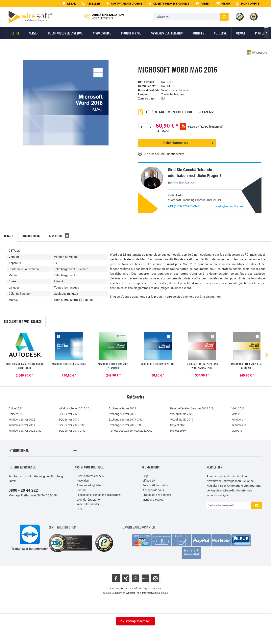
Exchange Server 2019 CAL (125, 419)
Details (8, 236)
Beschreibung (31, 236)
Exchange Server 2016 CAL (125, 425)
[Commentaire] (199, 75)
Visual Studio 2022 (181, 414)
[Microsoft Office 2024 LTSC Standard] (246, 346)
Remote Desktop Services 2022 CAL (130, 430)
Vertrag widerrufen (138, 621)
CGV (79, 508)
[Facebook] (116, 578)
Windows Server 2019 (22, 425)
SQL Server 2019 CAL (72, 430)
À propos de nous (153, 490)
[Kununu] (145, 578)
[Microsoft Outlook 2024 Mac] (69, 346)
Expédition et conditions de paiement (99, 494)
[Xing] (126, 578)
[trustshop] (104, 543)
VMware (237, 430)
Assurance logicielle (89, 485)
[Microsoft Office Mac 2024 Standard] (113, 346)
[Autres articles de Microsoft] (257, 52)
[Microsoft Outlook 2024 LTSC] (157, 346)
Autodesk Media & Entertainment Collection (24, 366)
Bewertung (58, 236)
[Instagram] (155, 578)
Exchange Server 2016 (122, 414)
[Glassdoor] (135, 578)
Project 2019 (178, 430)
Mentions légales (152, 499)
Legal (145, 476)
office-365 (148, 480)
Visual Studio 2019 (181, 419)
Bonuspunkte (175, 154)
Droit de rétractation (89, 499)
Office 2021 (16, 408)
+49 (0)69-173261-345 (184, 206)
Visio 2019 (238, 414)
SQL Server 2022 (69, 414)
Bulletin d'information (155, 485)
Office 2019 (16, 414)
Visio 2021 (238, 408)
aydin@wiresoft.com (229, 206)
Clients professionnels (90, 476)
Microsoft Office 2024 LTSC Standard (246, 366)
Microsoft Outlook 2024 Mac (69, 364)
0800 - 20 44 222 (23, 490)
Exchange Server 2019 (122, 408)
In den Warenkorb (175, 143)
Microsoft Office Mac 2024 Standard (113, 366)
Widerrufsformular (88, 504)
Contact (81, 490)
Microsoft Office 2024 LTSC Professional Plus (202, 366)
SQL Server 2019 (69, 419)
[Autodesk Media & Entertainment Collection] (24, 346)
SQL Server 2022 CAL (72, 425)
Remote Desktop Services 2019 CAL (192, 408)
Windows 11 (239, 419)
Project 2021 (178, 425)
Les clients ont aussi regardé (22, 321)
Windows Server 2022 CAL (25, 430)
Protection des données (156, 494)
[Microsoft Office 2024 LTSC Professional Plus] (202, 346)
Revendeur (83, 480)
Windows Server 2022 (22, 419)
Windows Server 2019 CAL (75, 408)
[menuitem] (202, 3)
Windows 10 (239, 425)
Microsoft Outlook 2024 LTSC (157, 364)
